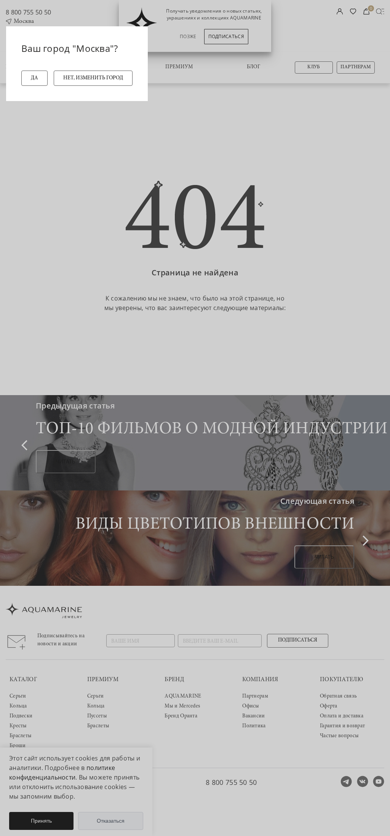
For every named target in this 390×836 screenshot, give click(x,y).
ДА (34, 78)
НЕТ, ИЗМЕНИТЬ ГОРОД (93, 78)
